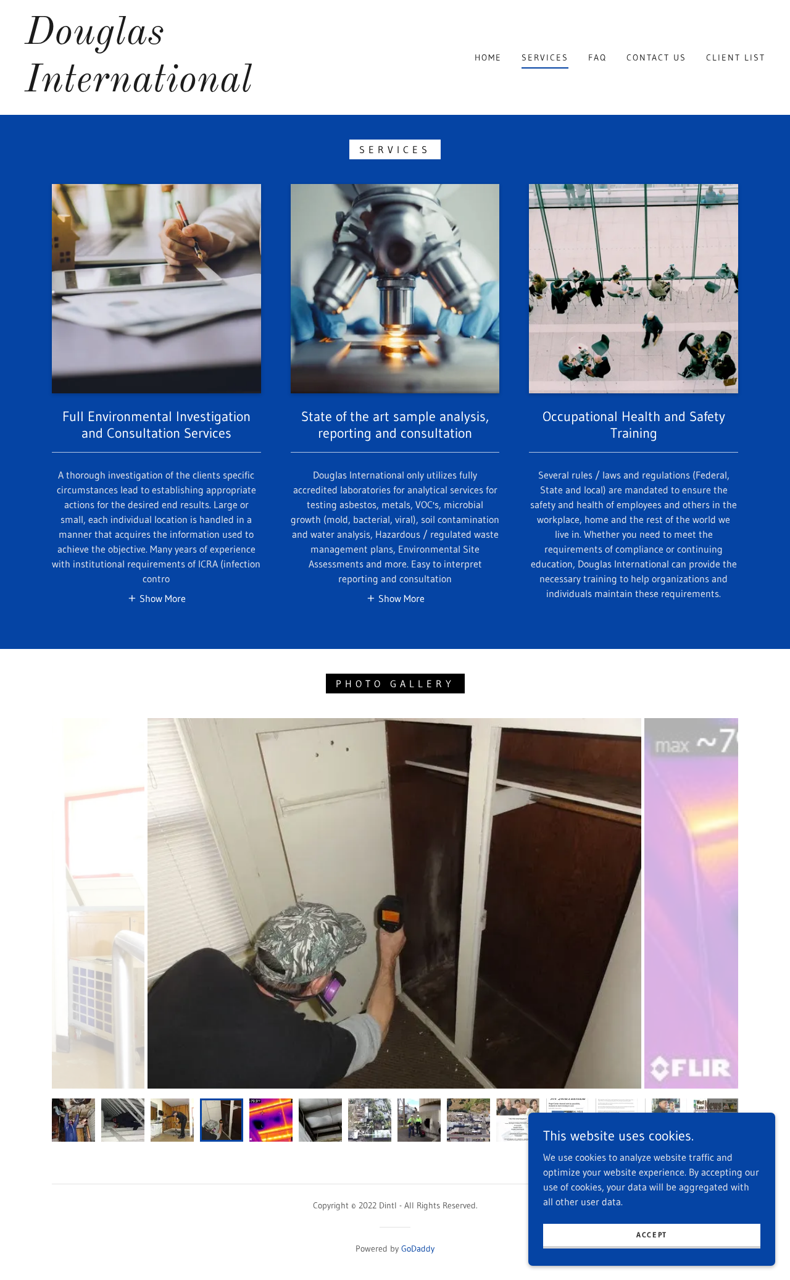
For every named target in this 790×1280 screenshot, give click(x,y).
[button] (156, 597)
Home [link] (488, 57)
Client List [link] (735, 57)
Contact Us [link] (656, 57)
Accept (651, 1234)
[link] (138, 88)
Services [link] (545, 57)
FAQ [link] (597, 57)
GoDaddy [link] (417, 1248)
